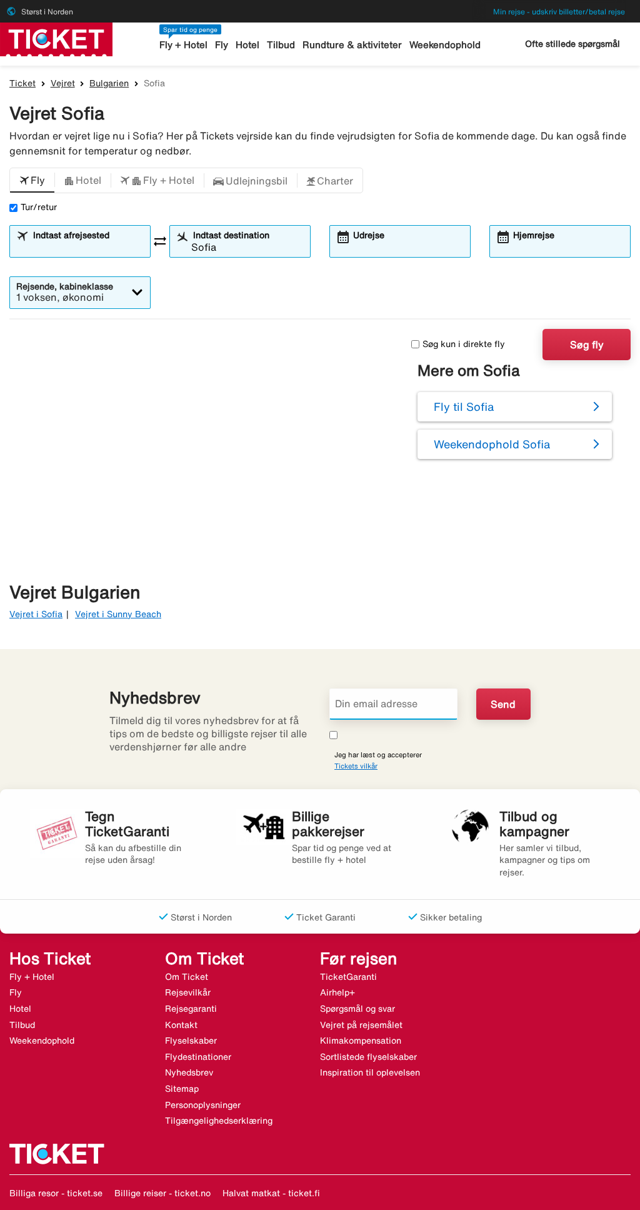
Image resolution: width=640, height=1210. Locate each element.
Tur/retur (39, 207)
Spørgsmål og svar (357, 1008)
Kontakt (181, 1025)
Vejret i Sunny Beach (118, 614)
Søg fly (587, 345)
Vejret (63, 83)
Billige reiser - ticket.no (162, 1193)
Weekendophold (445, 44)
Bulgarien (109, 83)
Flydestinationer (198, 1056)
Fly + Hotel (183, 44)
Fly (221, 44)
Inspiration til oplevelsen (370, 1072)
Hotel (247, 44)
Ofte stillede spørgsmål (572, 43)
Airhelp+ (337, 992)
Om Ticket (186, 976)
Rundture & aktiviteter (352, 44)
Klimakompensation (360, 1040)
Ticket (22, 83)
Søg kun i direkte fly (463, 344)
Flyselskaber (191, 1040)
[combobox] (87, 247)
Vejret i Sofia (35, 614)
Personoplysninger (203, 1105)
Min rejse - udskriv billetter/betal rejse (559, 12)
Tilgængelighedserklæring (218, 1120)
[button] (32, 180)
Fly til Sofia (464, 406)
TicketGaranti (348, 976)
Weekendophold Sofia (492, 444)
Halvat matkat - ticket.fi (271, 1193)
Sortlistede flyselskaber (368, 1056)
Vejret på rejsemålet (361, 1025)
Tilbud (281, 44)
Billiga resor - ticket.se (55, 1193)
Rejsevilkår (188, 992)
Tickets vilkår (356, 765)
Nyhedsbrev (189, 1072)
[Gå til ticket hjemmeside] (56, 38)
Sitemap (182, 1088)
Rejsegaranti (191, 1008)
